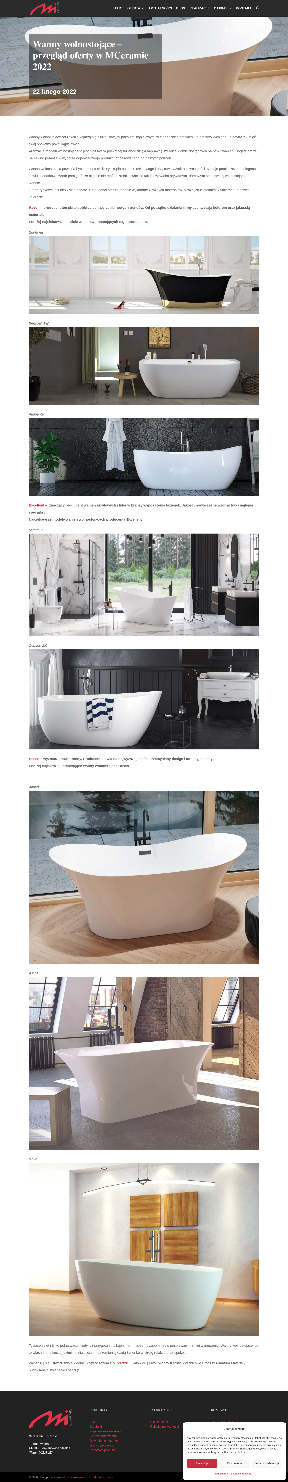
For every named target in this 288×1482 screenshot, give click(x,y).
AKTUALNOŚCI (160, 8)
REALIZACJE (199, 8)
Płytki (93, 1422)
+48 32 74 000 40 (223, 1422)
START (117, 8)
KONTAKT (243, 8)
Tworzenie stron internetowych (68, 1477)
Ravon (34, 208)
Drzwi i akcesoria (101, 1445)
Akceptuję (202, 1463)
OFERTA (133, 8)
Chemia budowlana (103, 1436)
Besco (34, 759)
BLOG (180, 8)
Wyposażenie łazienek (105, 1431)
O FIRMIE (221, 8)
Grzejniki (96, 1426)
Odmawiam (234, 1463)
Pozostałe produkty (103, 1450)
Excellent (36, 505)
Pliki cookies (221, 1473)
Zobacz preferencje (266, 1463)
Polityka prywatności (241, 1473)
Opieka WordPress (101, 1477)
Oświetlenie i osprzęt (104, 1440)
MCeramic (121, 1363)
